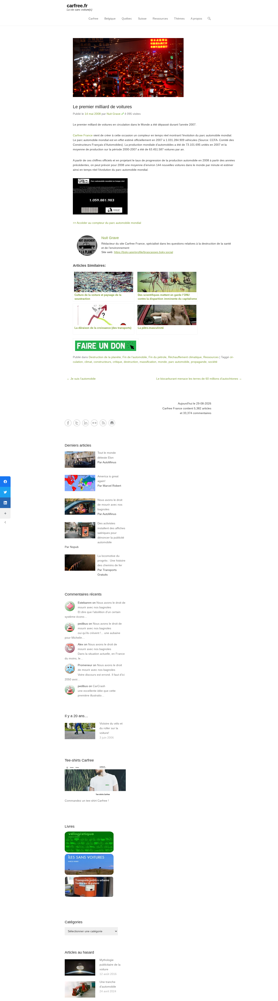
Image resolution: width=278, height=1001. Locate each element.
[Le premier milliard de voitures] (154, 67)
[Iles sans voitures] (89, 873)
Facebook (68, 423)
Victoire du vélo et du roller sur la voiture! (111, 728)
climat (88, 361)
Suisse (142, 18)
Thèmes (179, 18)
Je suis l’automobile (81, 378)
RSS (103, 423)
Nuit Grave (113, 113)
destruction (131, 361)
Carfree (93, 18)
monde (162, 361)
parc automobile (179, 361)
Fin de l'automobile (135, 357)
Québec (127, 18)
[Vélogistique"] (89, 851)
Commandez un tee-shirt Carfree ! (87, 800)
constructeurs (102, 361)
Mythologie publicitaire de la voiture (110, 964)
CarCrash (99, 686)
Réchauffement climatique (185, 357)
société (212, 361)
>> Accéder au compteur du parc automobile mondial (107, 222)
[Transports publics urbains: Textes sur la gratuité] (89, 896)
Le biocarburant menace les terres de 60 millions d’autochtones (199, 378)
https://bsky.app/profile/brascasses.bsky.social (143, 252)
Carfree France (83, 135)
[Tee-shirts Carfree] (95, 796)
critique (117, 361)
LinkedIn (85, 423)
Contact (111, 423)
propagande (199, 361)
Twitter (76, 423)
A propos (196, 18)
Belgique (110, 18)
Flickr (94, 423)
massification (148, 361)
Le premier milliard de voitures (102, 106)
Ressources (160, 18)
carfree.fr (77, 5)
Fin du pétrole (157, 357)
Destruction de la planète (105, 357)
